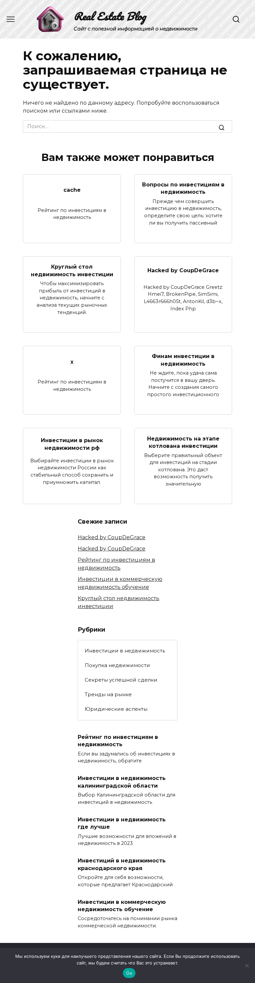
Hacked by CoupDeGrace (183, 270)
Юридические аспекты (116, 709)
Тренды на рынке (108, 694)
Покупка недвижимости (117, 665)
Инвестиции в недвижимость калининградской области (122, 782)
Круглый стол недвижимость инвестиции (72, 270)
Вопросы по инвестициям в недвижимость (183, 188)
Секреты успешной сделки (121, 680)
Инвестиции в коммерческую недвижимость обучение (122, 905)
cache (72, 190)
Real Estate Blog (110, 16)
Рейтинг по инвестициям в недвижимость (118, 741)
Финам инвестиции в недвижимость (183, 360)
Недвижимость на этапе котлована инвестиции (183, 442)
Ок (129, 973)
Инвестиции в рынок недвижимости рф (72, 444)
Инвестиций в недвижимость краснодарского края (122, 864)
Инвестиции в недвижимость (125, 650)
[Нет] (246, 965)
